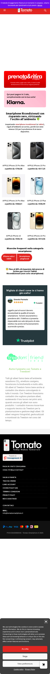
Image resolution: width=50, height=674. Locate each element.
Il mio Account (9, 478)
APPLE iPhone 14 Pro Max (14, 201)
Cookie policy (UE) (10, 481)
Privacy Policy (30, 669)
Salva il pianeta (9, 471)
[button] (46, 621)
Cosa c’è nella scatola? (13, 463)
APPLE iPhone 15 (13, 236)
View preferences (25, 664)
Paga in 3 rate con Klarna (14, 460)
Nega (25, 656)
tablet (41, 124)
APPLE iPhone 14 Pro (36, 236)
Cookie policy (19, 669)
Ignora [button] (39, 5)
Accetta (25, 649)
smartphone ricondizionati (25, 124)
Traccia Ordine (9, 474)
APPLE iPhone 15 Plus (36, 201)
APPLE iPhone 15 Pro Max (14, 166)
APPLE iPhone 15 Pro (36, 166)
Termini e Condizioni (11, 485)
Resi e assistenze (10, 492)
